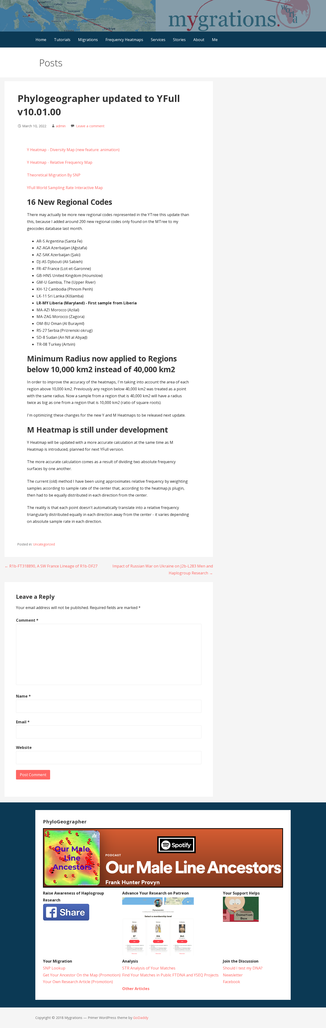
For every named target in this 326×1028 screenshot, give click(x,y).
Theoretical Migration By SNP (53, 175)
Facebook (231, 981)
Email (23, 722)
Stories (179, 39)
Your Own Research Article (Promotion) (78, 981)
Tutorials (62, 39)
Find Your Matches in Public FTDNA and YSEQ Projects (170, 975)
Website (24, 747)
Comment (27, 620)
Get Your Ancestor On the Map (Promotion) (82, 975)
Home (41, 39)
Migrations (88, 39)
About (198, 39)
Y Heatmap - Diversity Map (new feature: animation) (73, 149)
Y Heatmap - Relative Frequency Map (59, 162)
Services (158, 39)
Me (215, 39)
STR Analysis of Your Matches (148, 968)
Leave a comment (90, 126)
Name (23, 696)
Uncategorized (44, 544)
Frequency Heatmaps (124, 39)
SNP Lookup (54, 968)
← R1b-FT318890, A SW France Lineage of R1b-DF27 (51, 566)
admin (61, 126)
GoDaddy (140, 1017)
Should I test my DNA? (243, 968)
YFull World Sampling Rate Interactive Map (65, 187)
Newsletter (233, 975)
